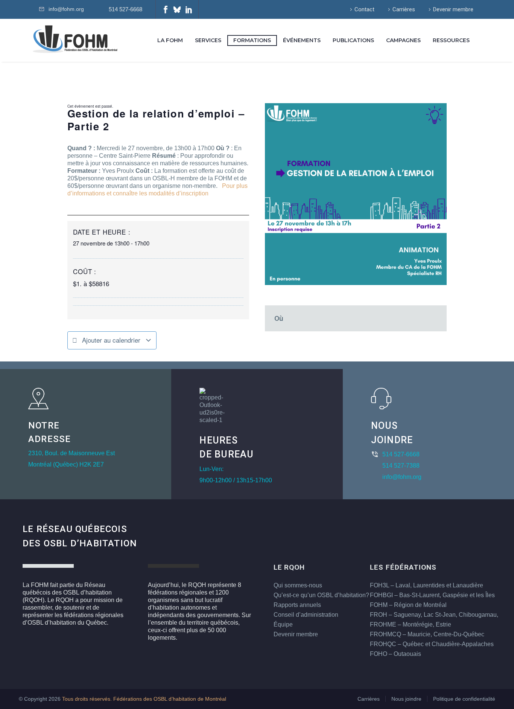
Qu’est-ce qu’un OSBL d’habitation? (321, 595)
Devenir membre (453, 9)
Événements (302, 40)
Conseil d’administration (306, 614)
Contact (364, 9)
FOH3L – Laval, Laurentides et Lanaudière (426, 585)
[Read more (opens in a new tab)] (124, 9)
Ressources (451, 40)
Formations (252, 40)
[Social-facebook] (165, 9)
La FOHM (170, 40)
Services (208, 40)
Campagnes (403, 40)
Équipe (283, 624)
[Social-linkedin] (189, 9)
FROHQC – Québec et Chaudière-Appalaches (432, 644)
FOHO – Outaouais (395, 654)
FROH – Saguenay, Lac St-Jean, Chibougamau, (434, 614)
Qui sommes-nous (298, 585)
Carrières (403, 9)
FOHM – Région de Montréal (408, 605)
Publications (353, 40)
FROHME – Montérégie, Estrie (410, 624)
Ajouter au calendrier (111, 340)
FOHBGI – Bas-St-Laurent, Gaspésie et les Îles (432, 595)
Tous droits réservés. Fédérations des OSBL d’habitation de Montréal (144, 699)
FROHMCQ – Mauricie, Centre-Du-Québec (427, 634)
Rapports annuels (297, 605)
